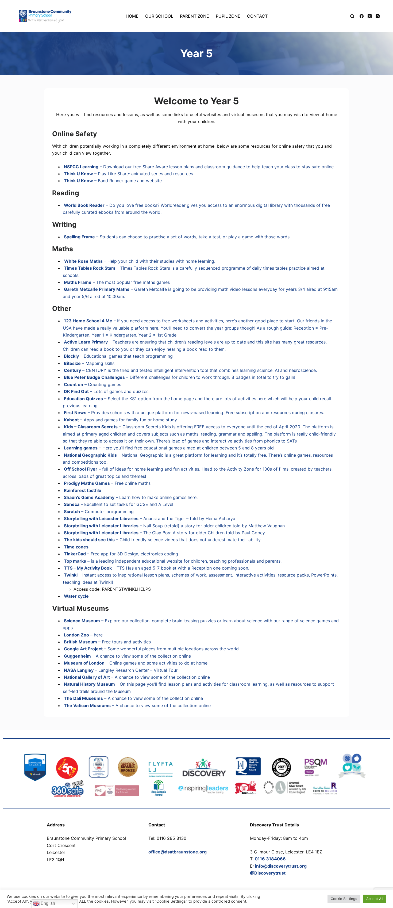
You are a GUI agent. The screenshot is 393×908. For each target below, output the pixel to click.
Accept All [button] (374, 898)
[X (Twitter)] (370, 16)
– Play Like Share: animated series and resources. (128, 173)
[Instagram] (378, 16)
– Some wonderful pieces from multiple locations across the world (151, 648)
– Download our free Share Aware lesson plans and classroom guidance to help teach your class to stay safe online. (199, 166)
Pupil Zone (228, 16)
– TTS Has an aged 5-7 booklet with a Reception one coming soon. (156, 568)
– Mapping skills (88, 363)
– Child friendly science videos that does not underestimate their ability (162, 539)
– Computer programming (98, 511)
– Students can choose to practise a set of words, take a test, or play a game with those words (176, 236)
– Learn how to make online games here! (130, 497)
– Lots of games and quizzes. (106, 391)
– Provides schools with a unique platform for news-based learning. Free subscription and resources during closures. (193, 412)
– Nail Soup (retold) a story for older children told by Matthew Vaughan (174, 525)
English (47, 903)
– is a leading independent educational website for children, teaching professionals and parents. (172, 561)
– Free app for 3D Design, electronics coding (120, 553)
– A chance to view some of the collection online (127, 656)
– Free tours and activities (107, 641)
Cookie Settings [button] (344, 898)
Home (132, 16)
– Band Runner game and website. (113, 180)
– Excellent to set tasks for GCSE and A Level (118, 504)
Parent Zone (194, 16)
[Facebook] (362, 16)
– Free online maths (107, 483)
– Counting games (92, 384)
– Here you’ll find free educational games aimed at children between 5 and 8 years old (168, 448)
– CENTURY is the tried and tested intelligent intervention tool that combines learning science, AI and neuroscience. (190, 370)
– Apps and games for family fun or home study (120, 419)
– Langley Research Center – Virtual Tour (120, 670)
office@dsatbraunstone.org (177, 851)
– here (83, 635)
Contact (257, 16)
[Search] (352, 16)
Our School (159, 16)
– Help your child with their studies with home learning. (139, 261)
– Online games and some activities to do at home (135, 663)
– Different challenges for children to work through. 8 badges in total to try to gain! (179, 377)
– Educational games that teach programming (118, 356)
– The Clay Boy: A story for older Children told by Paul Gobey (164, 532)
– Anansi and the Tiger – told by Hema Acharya (149, 518)
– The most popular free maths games (116, 282)
